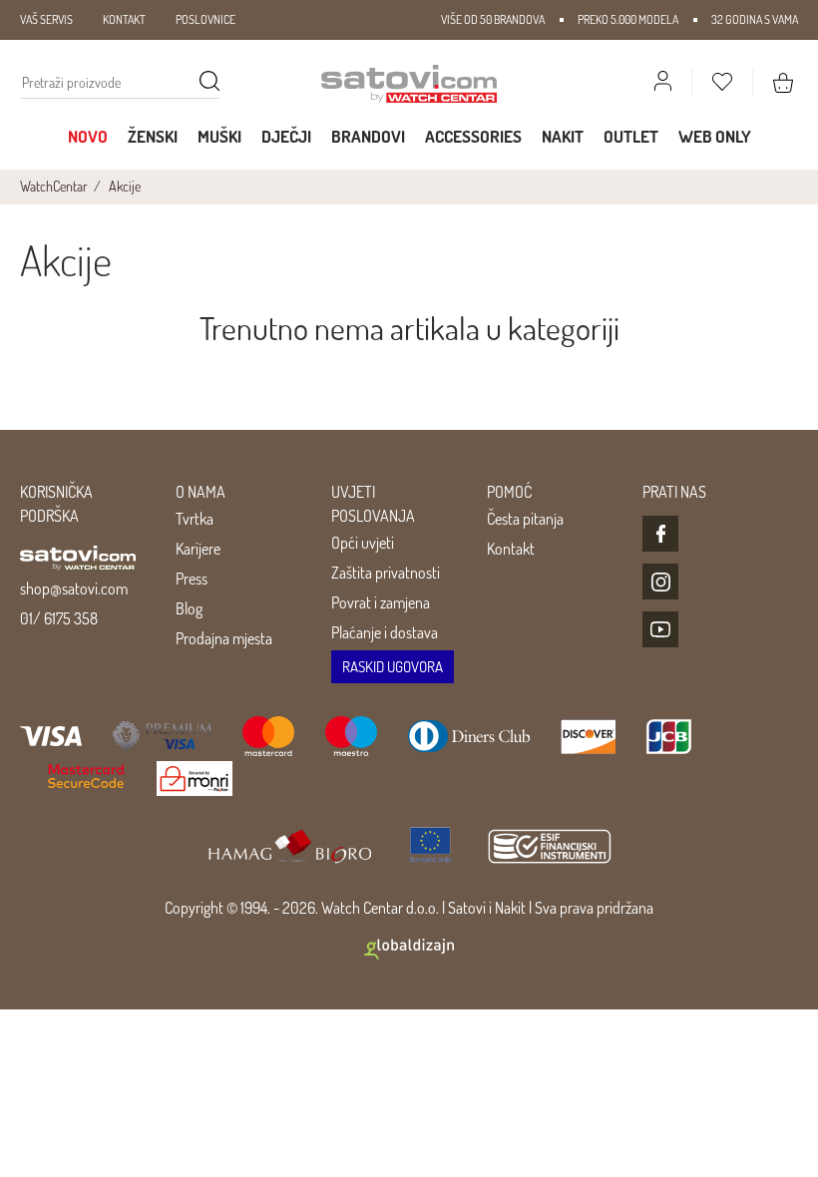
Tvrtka (194, 519)
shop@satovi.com (74, 588)
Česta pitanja (525, 519)
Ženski (153, 136)
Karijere (198, 549)
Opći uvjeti (362, 543)
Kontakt (511, 549)
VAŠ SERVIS (46, 19)
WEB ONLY (714, 136)
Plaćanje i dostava (384, 632)
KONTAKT (124, 19)
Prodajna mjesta (224, 638)
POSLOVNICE (205, 19)
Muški (219, 136)
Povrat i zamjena (380, 602)
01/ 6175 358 (59, 618)
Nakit (563, 136)
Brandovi (368, 136)
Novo (88, 136)
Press (191, 578)
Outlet (631, 136)
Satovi (467, 908)
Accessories (473, 136)
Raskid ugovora (392, 666)
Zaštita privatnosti (385, 573)
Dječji (286, 136)
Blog (189, 608)
